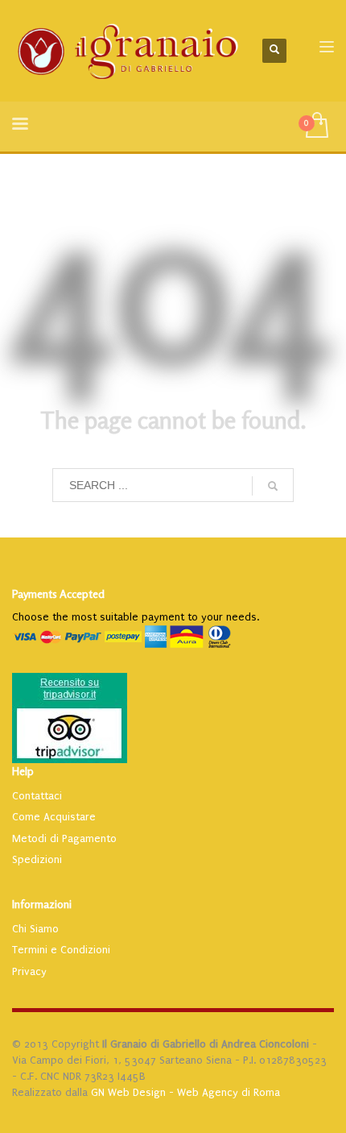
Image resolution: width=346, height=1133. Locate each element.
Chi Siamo (35, 929)
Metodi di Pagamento (64, 838)
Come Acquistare (54, 817)
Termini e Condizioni (61, 950)
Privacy (29, 971)
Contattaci (37, 796)
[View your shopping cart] (316, 126)
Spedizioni (37, 859)
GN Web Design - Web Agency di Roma (185, 1092)
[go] (273, 486)
